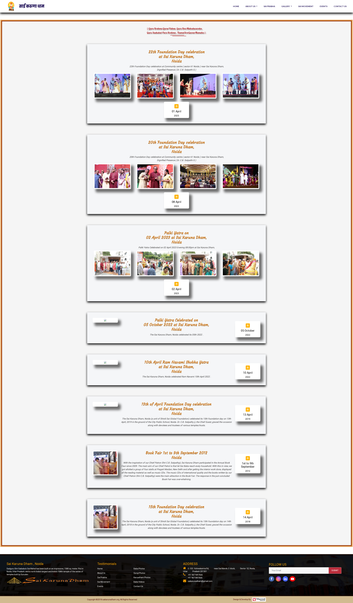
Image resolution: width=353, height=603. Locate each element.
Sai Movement (103, 582)
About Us (101, 573)
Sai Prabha (102, 577)
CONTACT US (340, 6)
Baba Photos (139, 569)
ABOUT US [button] (250, 6)
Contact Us (138, 586)
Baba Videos (139, 582)
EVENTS (323, 6)
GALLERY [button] (285, 6)
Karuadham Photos (142, 577)
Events (100, 586)
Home (100, 569)
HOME (236, 6)
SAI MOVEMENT (305, 6)
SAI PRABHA (269, 6)
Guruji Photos (139, 573)
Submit (335, 570)
